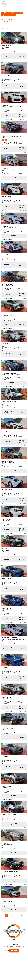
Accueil (14, 939)
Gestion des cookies (14, 944)
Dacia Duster (12, 12)
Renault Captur (5, 12)
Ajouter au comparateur (7, 60)
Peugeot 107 (4, 15)
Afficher (3, 28)
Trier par (3, 24)
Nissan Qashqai (12, 15)
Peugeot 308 (19, 12)
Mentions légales (14, 941)
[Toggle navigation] (25, 3)
